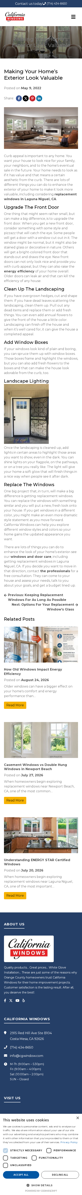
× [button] (77, 1118)
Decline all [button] (60, 1174)
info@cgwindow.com (26, 1056)
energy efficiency (19, 271)
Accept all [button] (21, 1174)
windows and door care (31, 557)
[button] (41, 1185)
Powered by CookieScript (41, 1190)
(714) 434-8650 (56, 3)
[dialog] (41, 1154)
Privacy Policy (69, 1142)
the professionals (55, 571)
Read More (15, 705)
